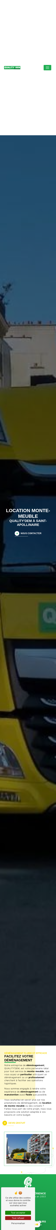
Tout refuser (18, 1218)
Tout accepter (18, 1212)
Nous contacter (31, 533)
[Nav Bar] (47, 67)
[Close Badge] (39, 1222)
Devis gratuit (16, 1123)
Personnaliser (18, 1223)
